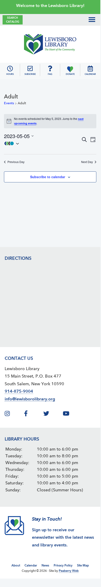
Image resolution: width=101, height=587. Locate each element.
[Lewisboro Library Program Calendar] (90, 68)
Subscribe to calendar (47, 176)
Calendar (30, 565)
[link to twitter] (52, 414)
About (15, 565)
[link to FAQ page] (50, 68)
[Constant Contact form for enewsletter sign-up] (30, 68)
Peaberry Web (69, 571)
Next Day (87, 162)
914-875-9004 (19, 391)
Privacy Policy (63, 565)
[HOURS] (10, 68)
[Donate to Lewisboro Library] (70, 68)
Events (9, 103)
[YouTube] (72, 414)
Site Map (83, 565)
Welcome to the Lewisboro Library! (50, 6)
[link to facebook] (33, 414)
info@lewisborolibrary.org (30, 399)
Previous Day (15, 162)
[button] (42, 143)
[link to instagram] (14, 414)
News (45, 565)
